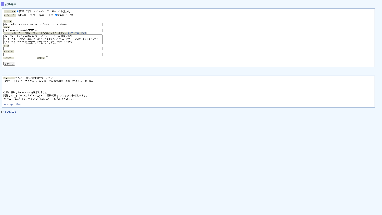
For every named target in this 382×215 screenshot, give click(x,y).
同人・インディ (36, 11)
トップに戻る (9, 111)
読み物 (60, 15)
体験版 (22, 15)
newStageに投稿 (12, 104)
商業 (21, 11)
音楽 (50, 15)
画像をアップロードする (76, 33)
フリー (53, 11)
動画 (41, 15)
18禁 (71, 15)
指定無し (65, 11)
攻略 (32, 15)
